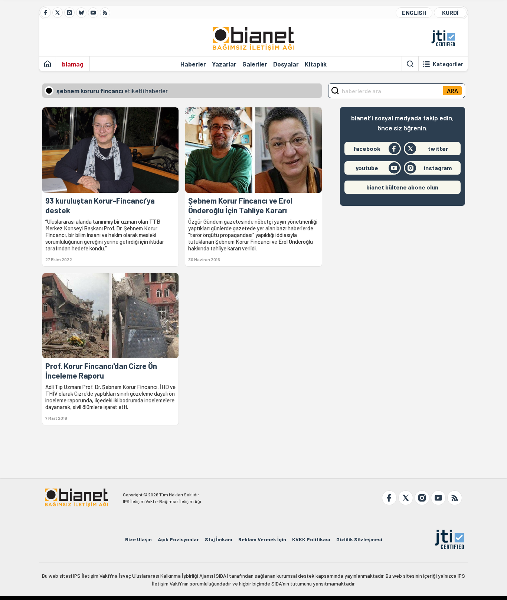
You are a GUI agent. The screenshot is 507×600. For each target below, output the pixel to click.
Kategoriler (448, 64)
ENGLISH (414, 12)
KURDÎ (450, 12)
